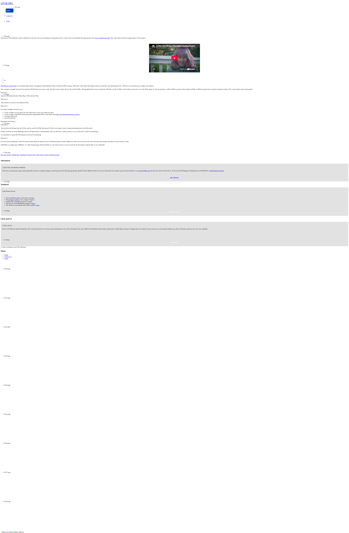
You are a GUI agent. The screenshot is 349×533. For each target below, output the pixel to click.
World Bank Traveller (217, 171)
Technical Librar (13, 200)
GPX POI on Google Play (9, 86)
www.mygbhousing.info (102, 38)
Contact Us (9, 16)
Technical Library (174, 212)
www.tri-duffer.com (144, 171)
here (32, 198)
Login (8, 21)
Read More (174, 242)
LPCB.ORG (7, 3)
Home (8, 10)
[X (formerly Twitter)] (5, 81)
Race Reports (174, 177)
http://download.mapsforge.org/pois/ (68, 114)
